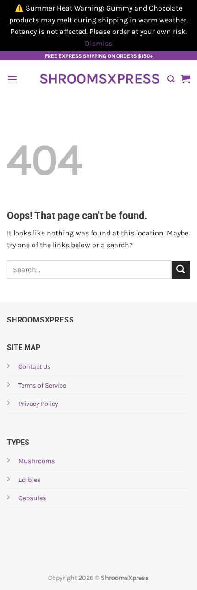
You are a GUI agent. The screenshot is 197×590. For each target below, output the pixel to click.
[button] (12, 79)
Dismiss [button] (98, 43)
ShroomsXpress (98, 78)
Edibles (29, 480)
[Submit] (181, 270)
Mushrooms (36, 461)
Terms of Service (42, 385)
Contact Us (34, 367)
